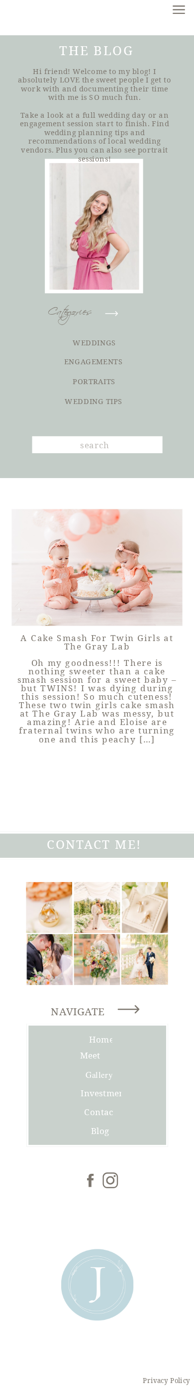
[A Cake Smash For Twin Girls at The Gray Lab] (97, 567)
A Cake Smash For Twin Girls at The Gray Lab (96, 642)
